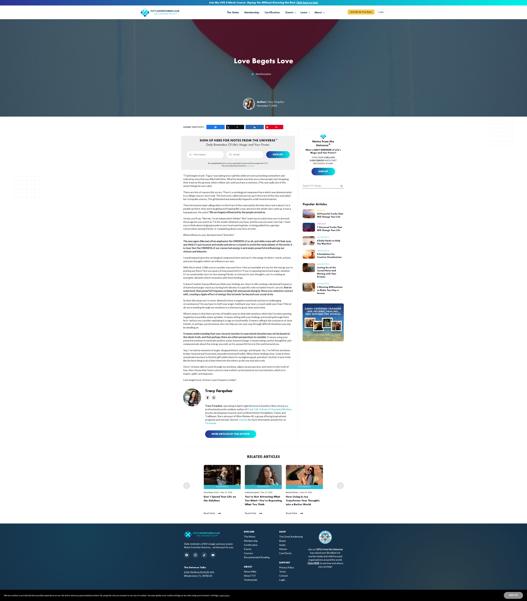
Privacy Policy (286, 567)
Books (282, 540)
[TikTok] (204, 555)
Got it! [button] (513, 595)
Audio (282, 544)
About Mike (250, 571)
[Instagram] (195, 555)
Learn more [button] (224, 595)
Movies (283, 549)
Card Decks (285, 553)
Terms (282, 571)
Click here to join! (307, 2)
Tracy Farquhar (275, 102)
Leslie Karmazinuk (252, 492)
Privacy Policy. (250, 166)
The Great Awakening (291, 536)
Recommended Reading (257, 557)
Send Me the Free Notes (361, 12)
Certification (251, 544)
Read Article (209, 513)
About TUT (250, 575)
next (340, 485)
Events (247, 549)
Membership (251, 540)
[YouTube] (213, 555)
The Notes (249, 536)
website (243, 419)
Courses (248, 553)
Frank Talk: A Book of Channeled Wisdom (269, 409)
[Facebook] (186, 555)
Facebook (210, 423)
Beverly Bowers (292, 492)
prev (186, 485)
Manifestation (263, 73)
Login (381, 12)
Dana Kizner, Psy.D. (211, 492)
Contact (283, 575)
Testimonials (250, 579)
